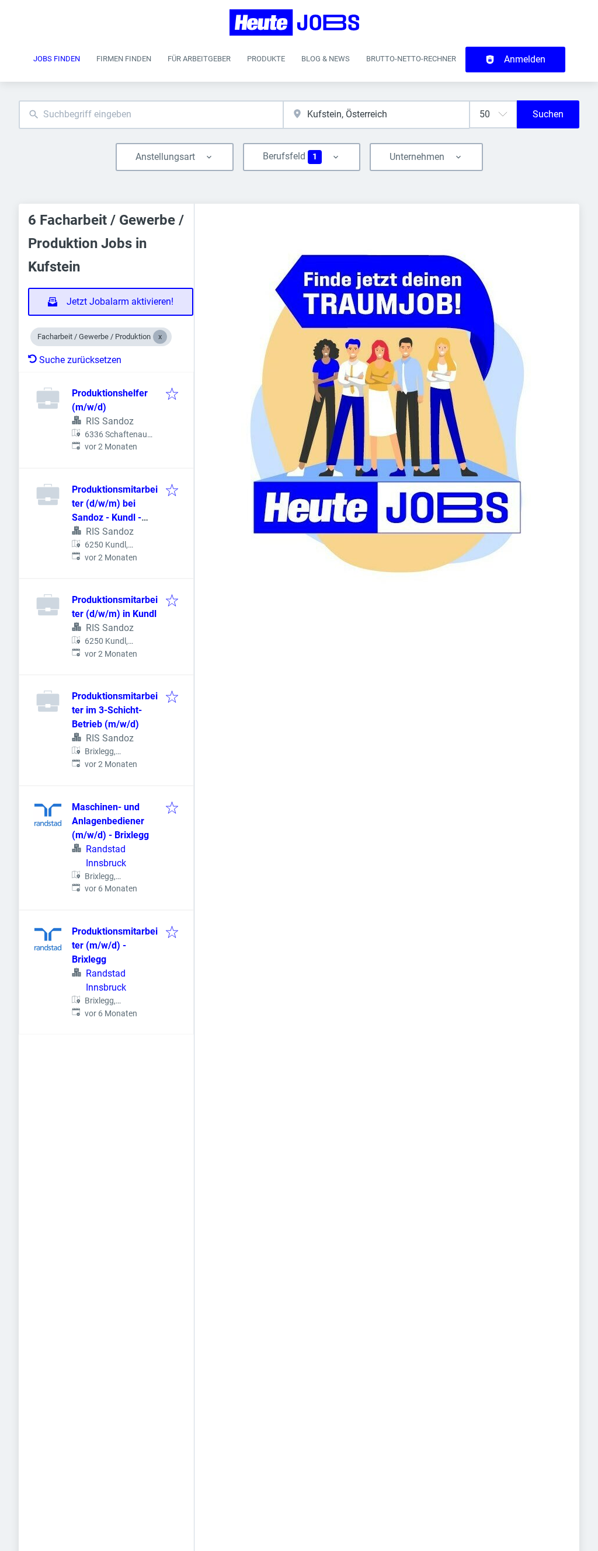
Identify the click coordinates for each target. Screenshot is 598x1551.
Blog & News (325, 58)
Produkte (266, 58)
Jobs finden (56, 58)
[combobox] (151, 114)
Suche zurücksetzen (80, 359)
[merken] (172, 394)
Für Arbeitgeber (199, 58)
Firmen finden (123, 58)
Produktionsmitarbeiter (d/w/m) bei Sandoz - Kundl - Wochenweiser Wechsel (115, 517)
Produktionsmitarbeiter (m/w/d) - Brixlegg (115, 945)
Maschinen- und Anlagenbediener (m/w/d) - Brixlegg (110, 821)
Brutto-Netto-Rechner (411, 58)
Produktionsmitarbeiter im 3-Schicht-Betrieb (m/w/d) (115, 710)
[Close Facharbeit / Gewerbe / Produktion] (160, 337)
